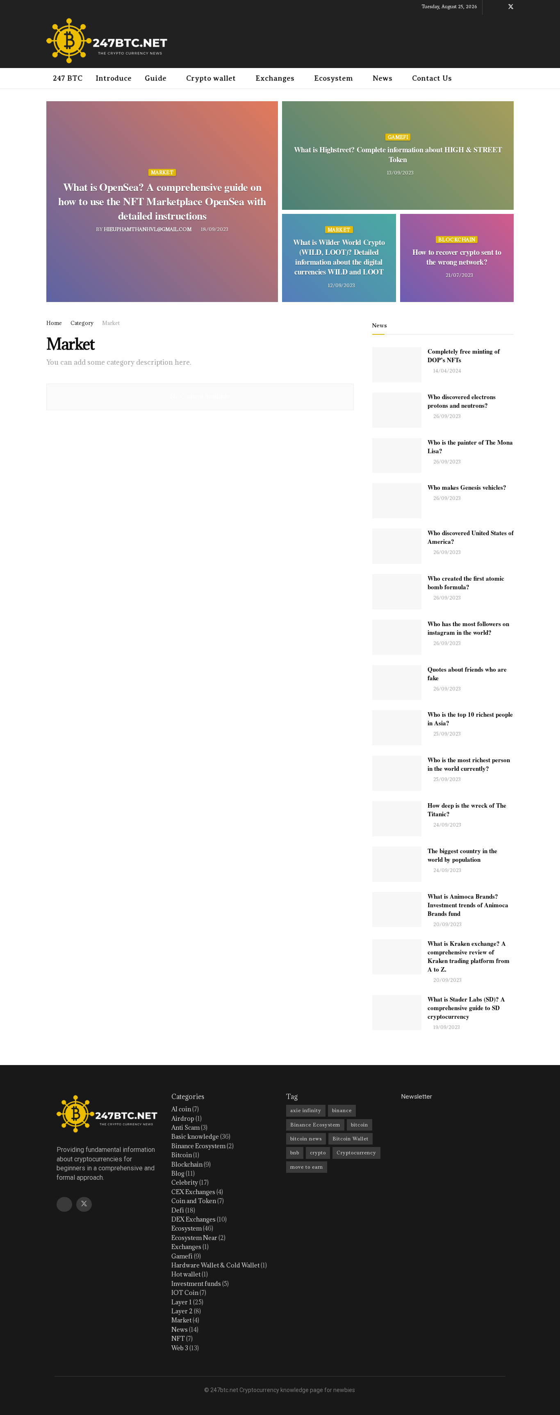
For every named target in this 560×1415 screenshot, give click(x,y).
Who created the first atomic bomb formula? (466, 582)
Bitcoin (181, 1155)
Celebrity (184, 1182)
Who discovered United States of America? (471, 537)
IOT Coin (184, 1293)
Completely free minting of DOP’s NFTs (464, 355)
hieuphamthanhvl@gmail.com (147, 229)
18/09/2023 (214, 229)
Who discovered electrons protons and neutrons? (462, 401)
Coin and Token (193, 1201)
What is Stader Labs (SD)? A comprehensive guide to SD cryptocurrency (466, 1008)
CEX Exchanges (193, 1192)
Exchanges (274, 78)
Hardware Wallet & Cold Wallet (215, 1265)
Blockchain (456, 239)
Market (162, 172)
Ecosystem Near (194, 1238)
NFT (178, 1338)
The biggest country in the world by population (462, 855)
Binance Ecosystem (198, 1146)
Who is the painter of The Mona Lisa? (470, 446)
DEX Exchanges (193, 1219)
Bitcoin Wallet (350, 1139)
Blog (177, 1173)
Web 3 (179, 1348)
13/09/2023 (400, 173)
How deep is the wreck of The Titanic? (467, 809)
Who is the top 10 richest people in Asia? (470, 718)
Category (82, 323)
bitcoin (359, 1125)
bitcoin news (306, 1139)
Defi (177, 1210)
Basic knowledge (195, 1136)
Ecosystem (333, 78)
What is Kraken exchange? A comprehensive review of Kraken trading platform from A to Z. (469, 956)
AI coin (181, 1109)
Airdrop (182, 1118)
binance (342, 1110)
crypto (318, 1152)
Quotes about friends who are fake (467, 673)
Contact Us (432, 78)
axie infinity (305, 1110)
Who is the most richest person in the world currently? (469, 764)
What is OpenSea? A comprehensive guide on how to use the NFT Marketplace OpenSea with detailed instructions (162, 201)
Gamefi (398, 137)
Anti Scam (185, 1127)
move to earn (306, 1167)
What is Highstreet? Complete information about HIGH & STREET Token (398, 154)
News (382, 78)
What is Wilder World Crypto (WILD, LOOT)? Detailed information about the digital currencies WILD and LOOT (339, 256)
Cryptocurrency (356, 1152)
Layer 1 (181, 1302)
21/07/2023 (458, 275)
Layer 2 (182, 1311)
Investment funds (196, 1284)
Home (54, 323)
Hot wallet (185, 1274)
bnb (294, 1152)
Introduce (114, 78)
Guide (155, 78)
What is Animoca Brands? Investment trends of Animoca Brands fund (468, 905)
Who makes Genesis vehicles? (467, 487)
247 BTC (67, 78)
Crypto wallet (211, 78)
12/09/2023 (341, 285)
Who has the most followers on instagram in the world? (468, 628)
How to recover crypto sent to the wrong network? (456, 257)
